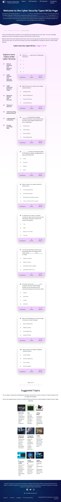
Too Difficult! (40, 76)
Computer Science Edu (13, 2)
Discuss (31, 77)
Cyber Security (17, 30)
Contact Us (12, 497)
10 (38, 385)
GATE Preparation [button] (32, 1)
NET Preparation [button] (44, 1)
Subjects (24, 1)
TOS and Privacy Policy (28, 497)
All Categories (10, 30)
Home (5, 30)
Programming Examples (53, 2)
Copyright (18, 497)
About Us (6, 497)
